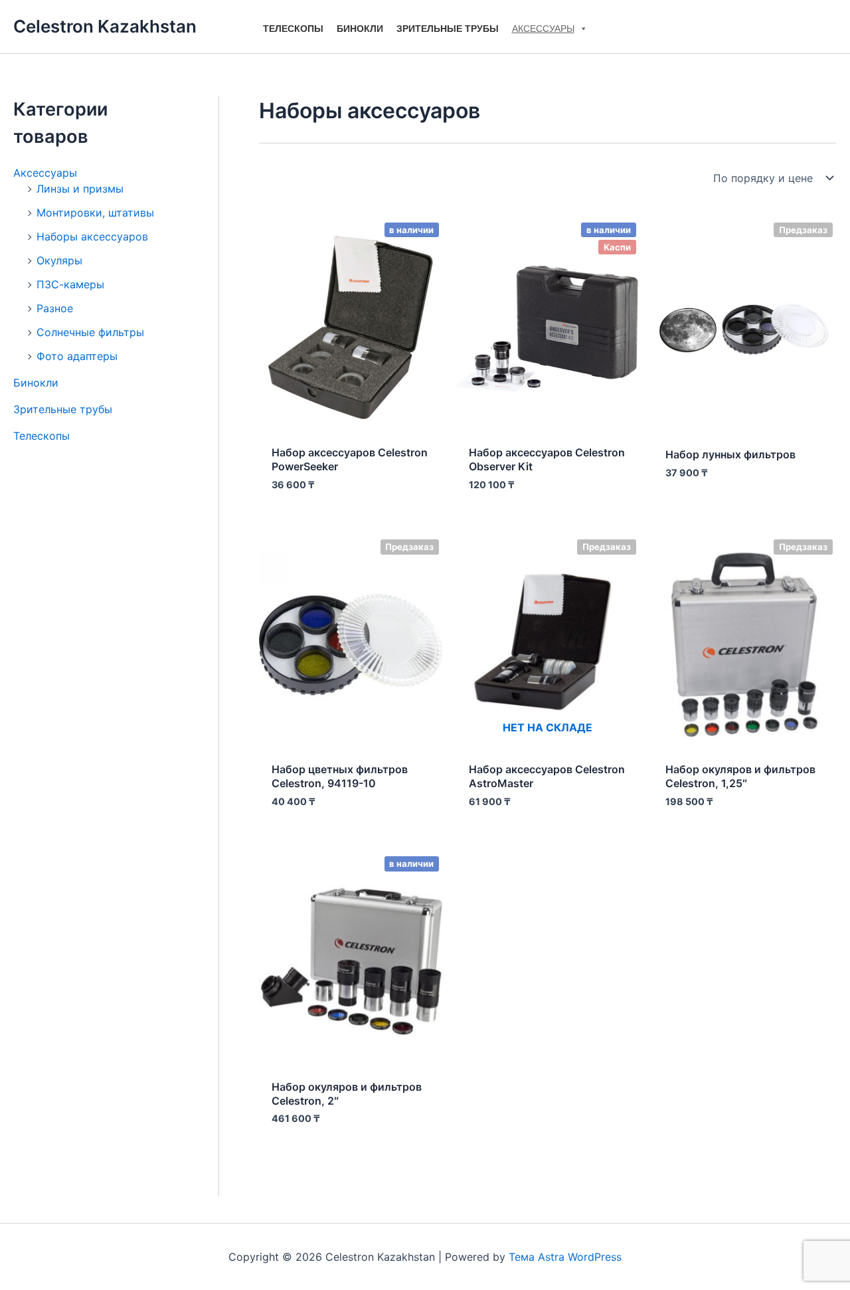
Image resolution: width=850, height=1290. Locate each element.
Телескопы (293, 28)
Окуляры (59, 260)
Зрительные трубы (447, 28)
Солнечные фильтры (90, 332)
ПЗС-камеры (70, 284)
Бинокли (360, 28)
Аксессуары (543, 28)
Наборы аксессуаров (92, 236)
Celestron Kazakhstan (105, 26)
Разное (55, 308)
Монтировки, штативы (95, 212)
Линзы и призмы (80, 188)
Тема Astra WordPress (565, 1256)
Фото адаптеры (77, 356)
